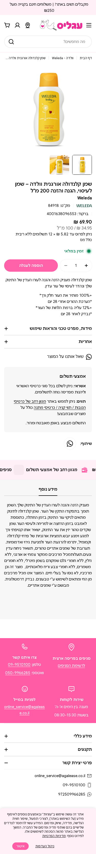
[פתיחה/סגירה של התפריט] (89, 25)
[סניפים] (28, 25)
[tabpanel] (48, 556)
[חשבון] (17, 25)
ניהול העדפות (44, 846)
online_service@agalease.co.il (60, 775)
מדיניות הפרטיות (54, 836)
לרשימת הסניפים (71, 665)
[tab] (48, 491)
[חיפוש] (11, 42)
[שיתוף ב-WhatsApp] (70, 443)
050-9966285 (17, 673)
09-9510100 (19, 664)
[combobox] (48, 42)
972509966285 (71, 794)
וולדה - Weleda (62, 58)
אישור (20, 846)
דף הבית (86, 58)
